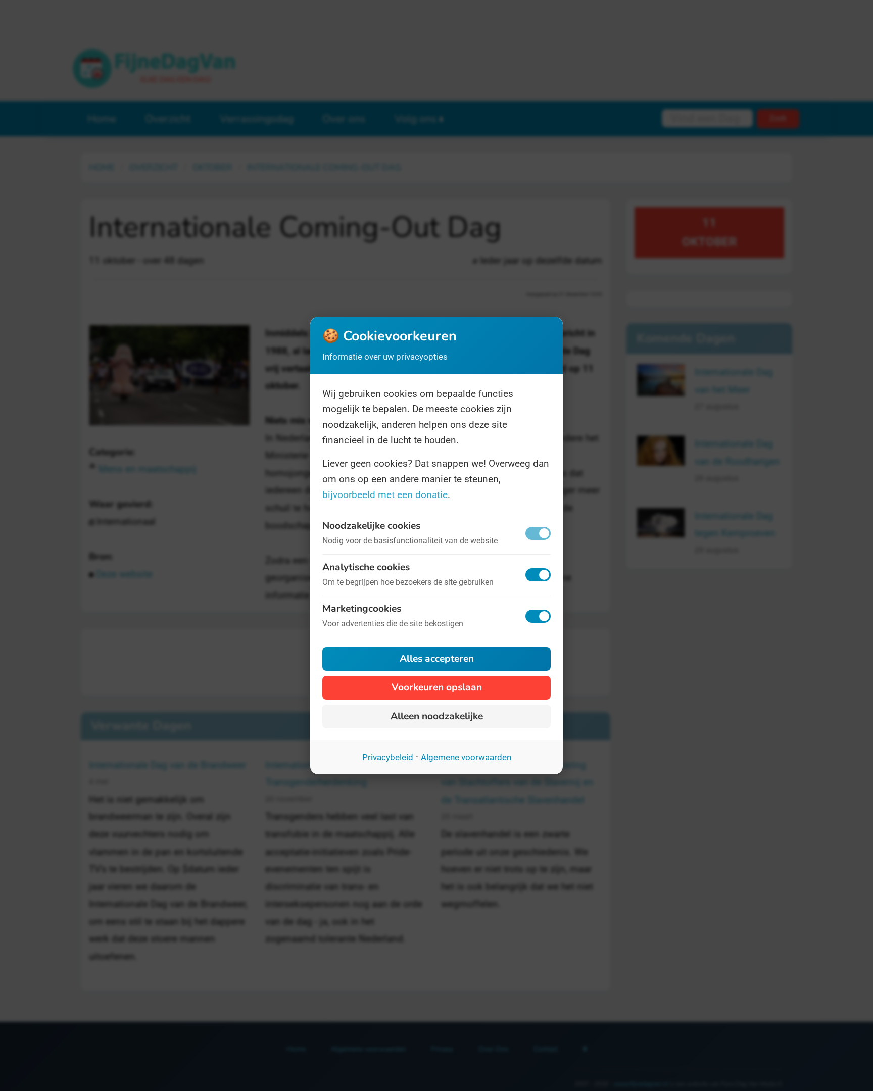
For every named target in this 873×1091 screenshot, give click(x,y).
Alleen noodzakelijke (437, 716)
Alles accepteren (437, 658)
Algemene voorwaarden (466, 757)
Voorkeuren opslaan (437, 687)
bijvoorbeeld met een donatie (385, 495)
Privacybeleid (387, 757)
